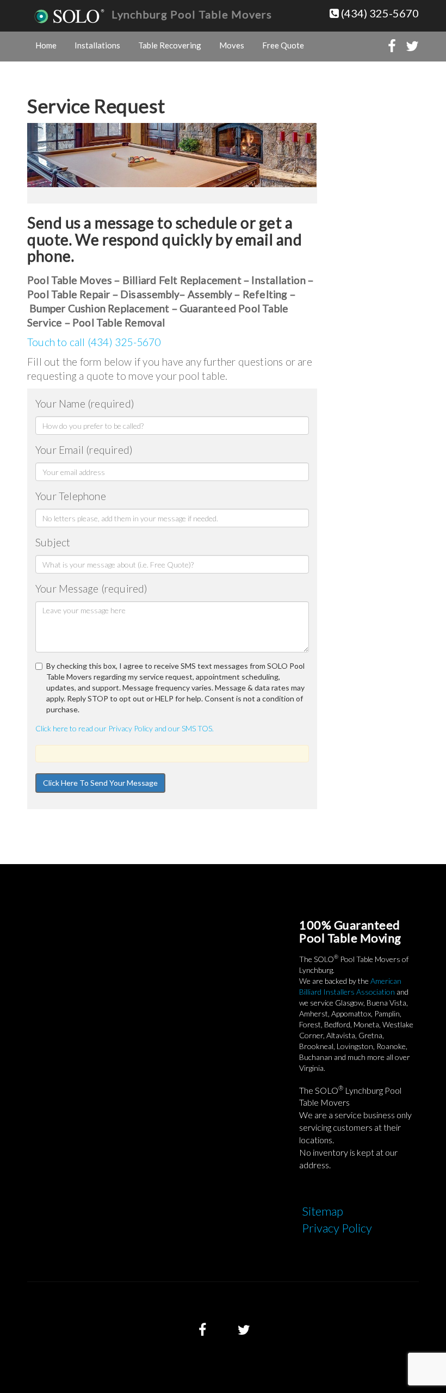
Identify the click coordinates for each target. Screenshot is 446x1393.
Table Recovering (169, 45)
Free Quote (283, 45)
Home (46, 45)
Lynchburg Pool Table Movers (192, 14)
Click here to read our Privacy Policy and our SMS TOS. (124, 728)
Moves (231, 45)
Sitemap (322, 1211)
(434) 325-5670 (379, 13)
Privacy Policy (337, 1228)
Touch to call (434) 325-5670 (94, 342)
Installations (97, 45)
